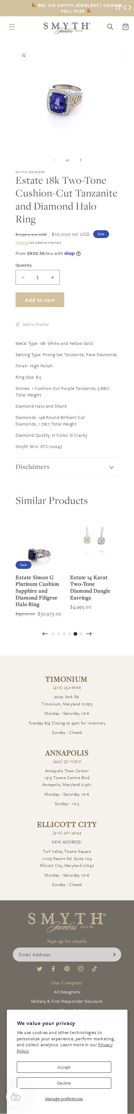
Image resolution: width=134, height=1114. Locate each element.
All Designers (67, 991)
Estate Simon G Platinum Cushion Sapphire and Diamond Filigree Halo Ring (37, 591)
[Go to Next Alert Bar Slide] (129, 8)
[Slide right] (81, 160)
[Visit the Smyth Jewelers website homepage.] (67, 28)
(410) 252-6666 (67, 687)
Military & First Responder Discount (67, 1001)
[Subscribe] (114, 954)
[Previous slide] (45, 634)
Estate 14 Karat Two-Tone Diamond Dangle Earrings (90, 587)
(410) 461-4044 (67, 832)
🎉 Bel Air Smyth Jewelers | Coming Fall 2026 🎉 (76, 8)
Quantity (23, 265)
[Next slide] (89, 634)
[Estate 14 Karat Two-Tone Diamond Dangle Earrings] (94, 544)
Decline (64, 1083)
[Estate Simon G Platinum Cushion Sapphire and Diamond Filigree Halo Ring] (40, 544)
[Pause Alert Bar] (118, 8)
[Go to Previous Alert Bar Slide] (124, 8)
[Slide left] (53, 160)
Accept (64, 1067)
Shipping (22, 242)
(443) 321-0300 (67, 761)
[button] (32, 324)
